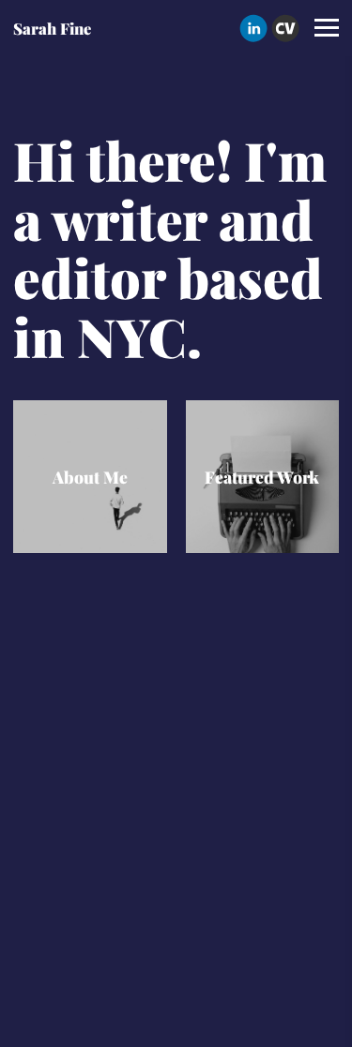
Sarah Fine (52, 28)
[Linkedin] (253, 28)
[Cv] (285, 28)
